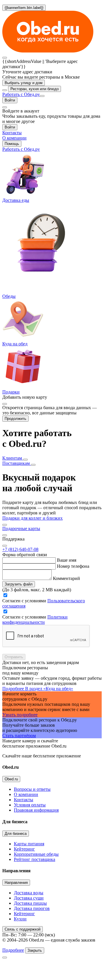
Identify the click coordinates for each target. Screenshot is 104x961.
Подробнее (13, 950)
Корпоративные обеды (36, 854)
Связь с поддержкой (22, 929)
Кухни (20, 918)
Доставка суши (29, 897)
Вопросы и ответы (32, 789)
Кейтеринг (24, 848)
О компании (26, 794)
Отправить (14, 657)
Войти (10, 100)
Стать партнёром (19, 735)
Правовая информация (36, 810)
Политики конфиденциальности (35, 619)
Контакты (23, 799)
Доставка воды (28, 892)
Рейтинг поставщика (34, 859)
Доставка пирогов (32, 908)
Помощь (12, 144)
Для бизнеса (16, 833)
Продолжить (15, 418)
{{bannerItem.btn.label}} (24, 8)
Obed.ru (11, 779)
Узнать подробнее (20, 714)
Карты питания (29, 843)
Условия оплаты (30, 804)
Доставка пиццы (30, 903)
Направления (16, 882)
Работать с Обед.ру (21, 94)
